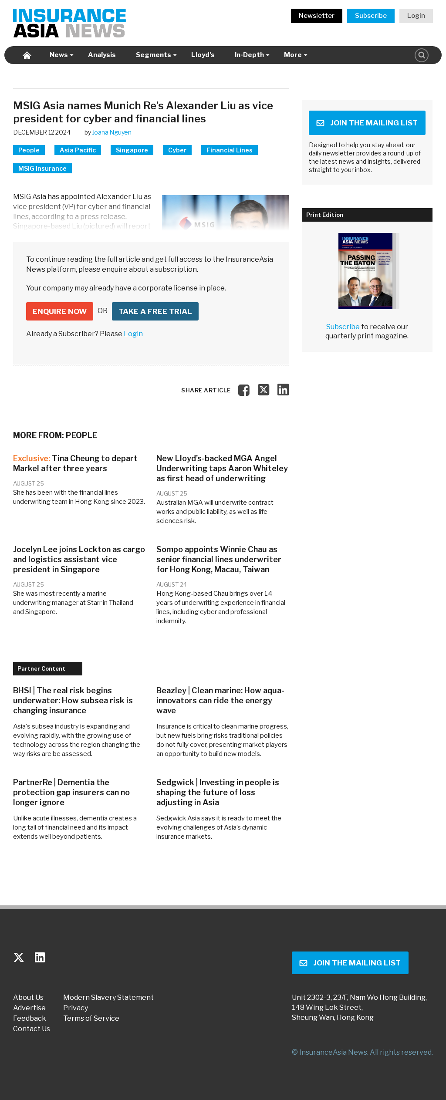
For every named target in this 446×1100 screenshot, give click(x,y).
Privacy (75, 1008)
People (29, 150)
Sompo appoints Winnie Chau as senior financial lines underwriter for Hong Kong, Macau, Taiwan (218, 559)
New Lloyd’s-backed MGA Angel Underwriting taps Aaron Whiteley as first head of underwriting (222, 468)
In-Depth (249, 55)
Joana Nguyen (112, 132)
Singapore (132, 150)
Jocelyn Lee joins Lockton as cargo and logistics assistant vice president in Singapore (79, 559)
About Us (28, 997)
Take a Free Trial (155, 311)
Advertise (29, 1008)
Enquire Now (60, 311)
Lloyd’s (203, 55)
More (293, 55)
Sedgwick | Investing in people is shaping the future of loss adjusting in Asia (217, 792)
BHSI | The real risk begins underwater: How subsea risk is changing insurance (73, 700)
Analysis (102, 55)
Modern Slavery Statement (108, 997)
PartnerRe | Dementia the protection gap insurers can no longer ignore (71, 792)
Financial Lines (229, 150)
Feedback (29, 1018)
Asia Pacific (78, 150)
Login (416, 16)
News (59, 55)
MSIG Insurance (42, 168)
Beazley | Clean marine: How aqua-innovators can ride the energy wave (220, 700)
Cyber (177, 150)
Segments (153, 55)
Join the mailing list (374, 122)
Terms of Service (91, 1018)
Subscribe (371, 16)
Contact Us (31, 1029)
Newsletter (316, 16)
